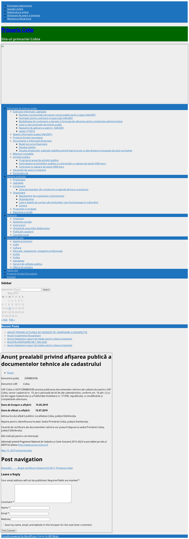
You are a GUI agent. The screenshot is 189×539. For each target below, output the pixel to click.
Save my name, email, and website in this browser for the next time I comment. (48, 524)
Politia (16, 257)
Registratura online (18, 12)
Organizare (19, 192)
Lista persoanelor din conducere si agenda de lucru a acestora (53, 189)
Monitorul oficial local (19, 18)
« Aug (4, 319)
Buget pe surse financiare (33, 144)
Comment (7, 502)
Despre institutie (16, 176)
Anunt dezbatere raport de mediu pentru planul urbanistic (39, 338)
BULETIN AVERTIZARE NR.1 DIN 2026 (27, 342)
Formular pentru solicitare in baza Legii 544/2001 (46, 118)
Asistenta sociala (22, 221)
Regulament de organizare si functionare (41, 196)
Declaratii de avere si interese (23, 15)
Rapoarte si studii (22, 212)
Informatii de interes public (22, 108)
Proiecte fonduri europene (28, 137)
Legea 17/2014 (27, 131)
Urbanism (18, 218)
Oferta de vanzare (23, 267)
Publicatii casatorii (23, 231)
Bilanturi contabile (23, 153)
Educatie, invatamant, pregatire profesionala (38, 251)
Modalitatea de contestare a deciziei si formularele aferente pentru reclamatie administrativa (70, 121)
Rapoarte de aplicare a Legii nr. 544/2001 (41, 127)
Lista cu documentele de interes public (40, 124)
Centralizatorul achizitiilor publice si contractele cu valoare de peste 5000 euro (62, 163)
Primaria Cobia (17, 29)
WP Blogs (53, 536)
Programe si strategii (24, 209)
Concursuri (19, 225)
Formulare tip (20, 173)
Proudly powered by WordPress (19, 536)
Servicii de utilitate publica (27, 264)
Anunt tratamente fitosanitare (24, 335)
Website (5, 519)
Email (5, 513)
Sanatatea (18, 260)
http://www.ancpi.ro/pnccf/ (33, 444)
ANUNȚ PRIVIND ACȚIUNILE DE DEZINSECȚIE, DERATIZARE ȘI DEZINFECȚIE (47, 332)
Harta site (12, 270)
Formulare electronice (19, 5)
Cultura (17, 247)
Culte (16, 244)
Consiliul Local (21, 234)
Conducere (19, 186)
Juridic (16, 254)
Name (5, 507)
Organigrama (26, 199)
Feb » (12, 319)
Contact (11, 277)
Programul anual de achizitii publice (39, 160)
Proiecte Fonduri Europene (22, 273)
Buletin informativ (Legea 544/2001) (32, 134)
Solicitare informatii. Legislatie (29, 111)
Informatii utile (15, 238)
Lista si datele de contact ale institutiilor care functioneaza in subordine (58, 202)
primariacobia (24, 450)
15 (9, 308)
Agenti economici (22, 241)
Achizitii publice (21, 157)
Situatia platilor (27, 147)
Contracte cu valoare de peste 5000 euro (41, 166)
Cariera (23, 205)
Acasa (10, 372)
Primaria (12, 215)
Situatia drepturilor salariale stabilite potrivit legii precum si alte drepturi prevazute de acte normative (75, 150)
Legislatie (18, 183)
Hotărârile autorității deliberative (31, 228)
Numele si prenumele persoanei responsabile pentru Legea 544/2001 (57, 115)
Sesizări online (15, 9)
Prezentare (19, 179)
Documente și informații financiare (32, 140)
